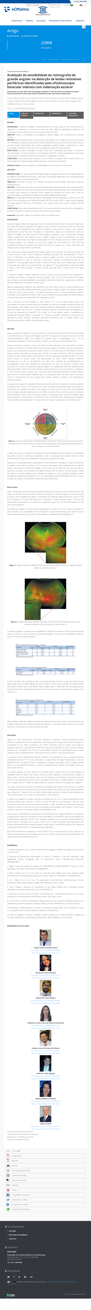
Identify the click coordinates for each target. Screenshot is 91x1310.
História (12, 1231)
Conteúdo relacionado (73, 114)
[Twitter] (19, 1276)
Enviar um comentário (19, 1180)
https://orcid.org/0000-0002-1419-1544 (45, 978)
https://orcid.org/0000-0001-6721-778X (45, 1028)
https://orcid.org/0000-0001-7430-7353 (45, 953)
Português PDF (16, 1156)
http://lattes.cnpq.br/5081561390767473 (45, 1025)
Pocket (14, 1190)
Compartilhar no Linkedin (19, 1205)
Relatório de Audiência (18, 1235)
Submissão (80, 21)
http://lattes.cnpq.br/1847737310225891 (45, 1051)
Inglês (84, 5)
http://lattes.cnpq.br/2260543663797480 (45, 1076)
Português (66, 5)
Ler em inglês (16, 1151)
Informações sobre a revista (60, 21)
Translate (58, 7)
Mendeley (15, 1185)
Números (29, 21)
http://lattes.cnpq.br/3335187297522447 (45, 1126)
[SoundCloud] (31, 1276)
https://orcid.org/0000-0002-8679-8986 (45, 1003)
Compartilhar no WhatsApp (21, 1209)
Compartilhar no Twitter (19, 1200)
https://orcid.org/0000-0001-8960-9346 (45, 1079)
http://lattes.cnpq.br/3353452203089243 (45, 1101)
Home (43, 59)
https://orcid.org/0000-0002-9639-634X (45, 1104)
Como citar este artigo (19, 1175)
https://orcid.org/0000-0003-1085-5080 (45, 1053)
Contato (12, 1239)
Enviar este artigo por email (21, 1170)
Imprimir (14, 1166)
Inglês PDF (15, 1161)
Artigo (11, 113)
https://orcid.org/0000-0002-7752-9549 (45, 1129)
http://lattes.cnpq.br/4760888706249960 (45, 1001)
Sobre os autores (24, 114)
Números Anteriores (53, 59)
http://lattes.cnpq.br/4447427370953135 (45, 975)
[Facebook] (14, 1276)
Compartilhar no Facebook (20, 1195)
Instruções (41, 21)
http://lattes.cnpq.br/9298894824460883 (45, 950)
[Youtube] (25, 1276)
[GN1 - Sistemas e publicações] (11, 1295)
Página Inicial (17, 21)
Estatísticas (39, 113)
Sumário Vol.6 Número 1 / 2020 (70, 59)
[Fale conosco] (9, 1276)
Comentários (56, 113)
